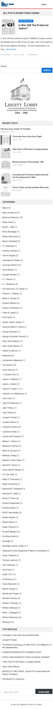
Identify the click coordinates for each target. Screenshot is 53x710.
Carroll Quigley (8, 255)
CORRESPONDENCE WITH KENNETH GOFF (21, 652)
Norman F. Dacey (9, 465)
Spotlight (6, 541)
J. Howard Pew (9, 374)
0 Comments (32, 55)
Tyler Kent (6, 570)
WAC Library (6, 55)
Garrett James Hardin (11, 322)
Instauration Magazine (12, 360)
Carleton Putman (9, 251)
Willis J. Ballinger (10, 612)
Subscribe (43, 692)
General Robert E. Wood (13, 327)
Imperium (6, 355)
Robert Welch (8, 522)
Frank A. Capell (9, 312)
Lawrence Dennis (10, 427)
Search (4, 66)
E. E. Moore (7, 279)
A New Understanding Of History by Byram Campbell (25, 657)
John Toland (7, 412)
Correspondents (9, 265)
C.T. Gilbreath (8, 246)
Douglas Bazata (9, 274)
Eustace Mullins (9, 303)
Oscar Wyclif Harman (11, 470)
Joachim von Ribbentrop (13, 393)
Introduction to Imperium (13, 679)
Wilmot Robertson (10, 617)
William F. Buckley (10, 603)
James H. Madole (10, 379)
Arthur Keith (7, 222)
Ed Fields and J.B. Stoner (13, 289)
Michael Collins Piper (11, 460)
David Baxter (8, 270)
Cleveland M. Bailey (11, 260)
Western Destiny (9, 598)
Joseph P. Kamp (9, 417)
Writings (6, 622)
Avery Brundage (9, 231)
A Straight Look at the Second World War (20, 635)
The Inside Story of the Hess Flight (27, 136)
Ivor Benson (7, 365)
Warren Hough (8, 589)
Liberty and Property (11, 436)
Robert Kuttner (8, 517)
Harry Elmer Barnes (11, 341)
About (5, 208)
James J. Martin (9, 384)
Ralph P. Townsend (10, 479)
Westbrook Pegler (10, 593)
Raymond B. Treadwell (12, 489)
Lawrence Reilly (9, 432)
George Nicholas (9, 332)
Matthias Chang (26, 21)
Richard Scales (9, 508)
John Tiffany (8, 408)
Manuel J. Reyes (9, 441)
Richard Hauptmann (11, 503)
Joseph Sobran (9, 422)
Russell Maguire (9, 531)
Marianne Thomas (10, 446)
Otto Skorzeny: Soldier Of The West (16, 129)
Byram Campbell (9, 241)
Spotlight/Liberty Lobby (13, 546)
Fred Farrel (7, 317)
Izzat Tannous (8, 370)
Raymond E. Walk (10, 493)
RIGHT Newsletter (10, 512)
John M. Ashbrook (10, 403)
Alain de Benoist (9, 212)
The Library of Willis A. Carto (29, 705)
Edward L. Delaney (10, 293)
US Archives (7, 579)
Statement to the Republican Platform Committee (24, 551)
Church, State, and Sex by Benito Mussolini (30, 187)
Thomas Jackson (10, 560)
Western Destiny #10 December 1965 (28, 162)
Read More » (11, 50)
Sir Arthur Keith (9, 536)
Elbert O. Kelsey (9, 298)
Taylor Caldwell (9, 555)
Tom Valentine (8, 565)
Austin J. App (8, 227)
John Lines (7, 398)
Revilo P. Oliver (9, 498)
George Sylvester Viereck (13, 336)
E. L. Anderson (8, 284)
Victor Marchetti (9, 584)
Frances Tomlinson (10, 308)
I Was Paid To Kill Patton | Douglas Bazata (30, 149)
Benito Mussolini (9, 236)
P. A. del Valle (8, 474)
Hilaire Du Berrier (10, 351)
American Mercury (10, 217)
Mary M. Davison (9, 450)
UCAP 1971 (7, 574)
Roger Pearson (9, 527)
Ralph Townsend (9, 484)
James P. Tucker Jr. (10, 389)
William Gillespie (9, 608)
